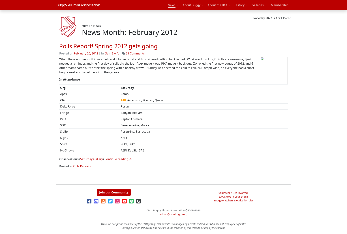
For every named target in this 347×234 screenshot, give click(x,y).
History (240, 5)
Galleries (258, 5)
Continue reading (118, 159)
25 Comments (135, 53)
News (171, 5)
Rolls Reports (82, 166)
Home (86, 26)
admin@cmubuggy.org (173, 214)
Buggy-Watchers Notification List (233, 200)
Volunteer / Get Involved (233, 193)
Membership (279, 5)
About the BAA (217, 5)
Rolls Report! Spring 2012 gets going (108, 46)
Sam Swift (112, 53)
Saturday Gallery (91, 159)
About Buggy (191, 5)
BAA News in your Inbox (233, 196)
